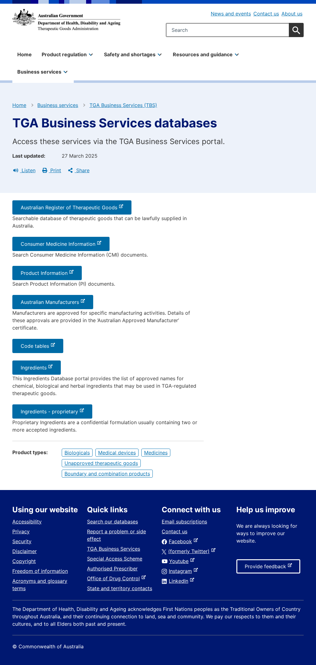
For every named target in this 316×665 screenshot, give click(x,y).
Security (21, 541)
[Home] (66, 20)
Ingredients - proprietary (51, 413)
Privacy (21, 531)
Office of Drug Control (114, 578)
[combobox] (235, 30)
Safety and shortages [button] (130, 54)
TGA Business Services (113, 549)
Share (82, 170)
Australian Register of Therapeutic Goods (70, 209)
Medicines (156, 453)
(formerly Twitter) (190, 551)
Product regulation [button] (64, 54)
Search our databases (112, 521)
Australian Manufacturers (51, 304)
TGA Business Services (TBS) (123, 105)
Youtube (180, 561)
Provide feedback (267, 568)
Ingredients (35, 369)
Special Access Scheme (114, 559)
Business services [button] (39, 72)
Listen (27, 170)
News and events (231, 14)
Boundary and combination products (107, 474)
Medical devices (117, 453)
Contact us (266, 14)
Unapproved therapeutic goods (101, 463)
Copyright (24, 561)
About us (291, 14)
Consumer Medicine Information (59, 246)
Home (24, 54)
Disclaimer (24, 551)
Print (55, 170)
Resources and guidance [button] (203, 54)
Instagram (181, 571)
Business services (57, 105)
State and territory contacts (119, 588)
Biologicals (77, 453)
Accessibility (27, 521)
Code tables (36, 348)
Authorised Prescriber (112, 568)
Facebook (181, 541)
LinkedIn (180, 581)
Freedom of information (40, 571)
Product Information (45, 275)
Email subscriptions (184, 521)
